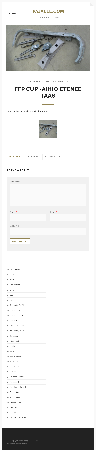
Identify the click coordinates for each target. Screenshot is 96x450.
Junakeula (14, 336)
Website (14, 226)
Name (13, 212)
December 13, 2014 (38, 81)
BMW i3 (13, 279)
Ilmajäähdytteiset (17, 331)
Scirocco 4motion (17, 377)
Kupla (12, 346)
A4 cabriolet (15, 269)
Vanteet (13, 412)
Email (53, 212)
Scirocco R (14, 382)
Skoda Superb (16, 392)
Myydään (14, 361)
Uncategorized (16, 402)
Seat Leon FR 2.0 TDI (18, 387)
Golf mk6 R (14, 320)
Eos (11, 295)
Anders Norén (21, 444)
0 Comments (60, 81)
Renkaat (13, 372)
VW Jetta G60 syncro (19, 418)
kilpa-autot (14, 341)
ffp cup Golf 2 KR (17, 305)
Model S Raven (16, 356)
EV (11, 300)
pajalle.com (48, 11)
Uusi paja (14, 407)
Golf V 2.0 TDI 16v (17, 326)
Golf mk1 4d (15, 310)
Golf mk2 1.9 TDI (16, 315)
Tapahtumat (15, 397)
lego (12, 351)
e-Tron (12, 290)
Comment (16, 182)
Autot (12, 274)
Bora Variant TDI (16, 285)
